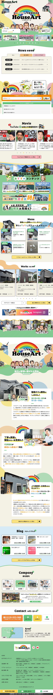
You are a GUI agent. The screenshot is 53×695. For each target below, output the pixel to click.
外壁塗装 (30, 667)
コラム (35, 675)
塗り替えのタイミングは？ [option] (9, 109)
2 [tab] (23, 152)
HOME (3, 655)
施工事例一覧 (19, 670)
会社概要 (38, 663)
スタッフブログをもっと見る (26, 560)
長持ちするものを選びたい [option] (9, 112)
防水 (30, 672)
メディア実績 (47, 675)
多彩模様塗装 (35, 672)
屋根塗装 (36, 667)
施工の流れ (18, 679)
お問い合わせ (19, 682)
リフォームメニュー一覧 (21, 667)
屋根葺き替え (19, 672)
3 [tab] (26, 152)
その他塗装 (41, 667)
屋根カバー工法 (19, 673)
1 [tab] (20, 152)
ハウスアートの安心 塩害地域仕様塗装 (41, 660)
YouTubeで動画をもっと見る (26, 157)
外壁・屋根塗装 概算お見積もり (23, 661)
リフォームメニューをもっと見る (26, 257)
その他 (25, 673)
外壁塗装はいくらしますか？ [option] (10, 106)
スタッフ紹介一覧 (20, 665)
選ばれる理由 (19, 663)
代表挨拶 (33, 663)
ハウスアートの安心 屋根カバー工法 (24, 660)
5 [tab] (32, 152)
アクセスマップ (45, 663)
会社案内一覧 (26, 663)
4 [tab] (29, 152)
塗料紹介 (40, 675)
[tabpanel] (26, 38)
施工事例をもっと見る (39, 303)
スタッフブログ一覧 (20, 675)
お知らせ (18, 677)
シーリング (30, 670)
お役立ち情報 (29, 675)
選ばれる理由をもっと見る (26, 521)
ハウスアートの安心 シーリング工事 (35, 658)
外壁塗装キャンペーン (21, 658)
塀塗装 (25, 670)
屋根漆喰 (25, 672)
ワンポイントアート (39, 670)
